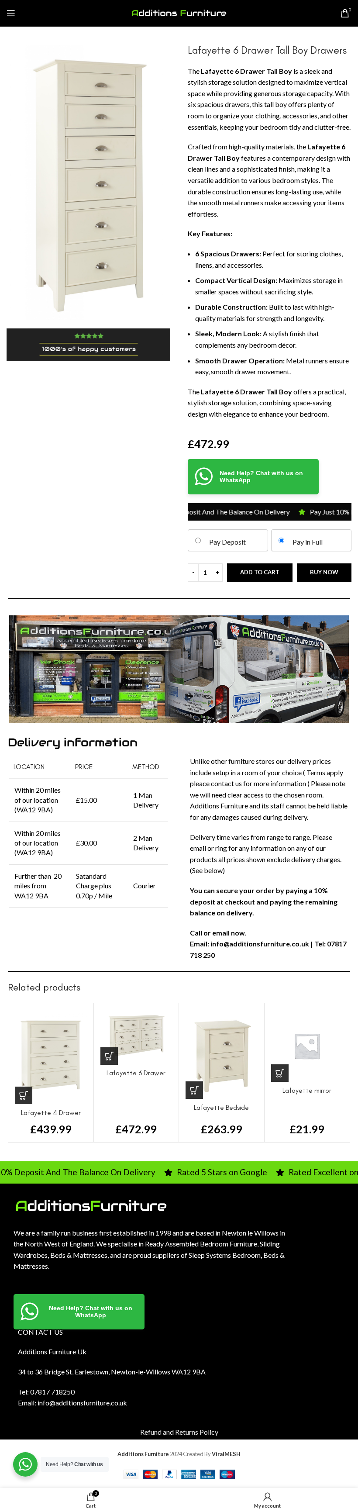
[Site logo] (179, 12)
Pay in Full (308, 542)
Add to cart (259, 572)
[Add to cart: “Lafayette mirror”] (280, 1073)
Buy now (324, 572)
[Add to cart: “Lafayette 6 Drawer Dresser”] (109, 1056)
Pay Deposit (227, 542)
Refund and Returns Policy (179, 1432)
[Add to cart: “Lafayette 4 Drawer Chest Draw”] (23, 1095)
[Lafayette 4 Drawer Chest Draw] (51, 1057)
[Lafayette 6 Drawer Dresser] (136, 1037)
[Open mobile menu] (11, 13)
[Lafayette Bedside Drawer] (222, 1054)
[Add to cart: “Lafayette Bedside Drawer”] (194, 1090)
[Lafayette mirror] (307, 1046)
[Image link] (91, 1205)
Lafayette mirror (306, 1090)
